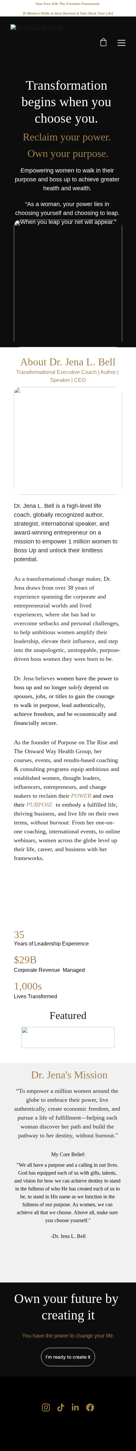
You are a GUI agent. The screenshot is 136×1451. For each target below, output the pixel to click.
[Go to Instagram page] (46, 1407)
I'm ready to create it (68, 1357)
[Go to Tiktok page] (61, 1407)
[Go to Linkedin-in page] (75, 1407)
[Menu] (121, 43)
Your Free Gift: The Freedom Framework (68, 4)
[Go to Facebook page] (90, 1407)
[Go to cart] (103, 43)
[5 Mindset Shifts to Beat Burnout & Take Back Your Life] (68, 13)
